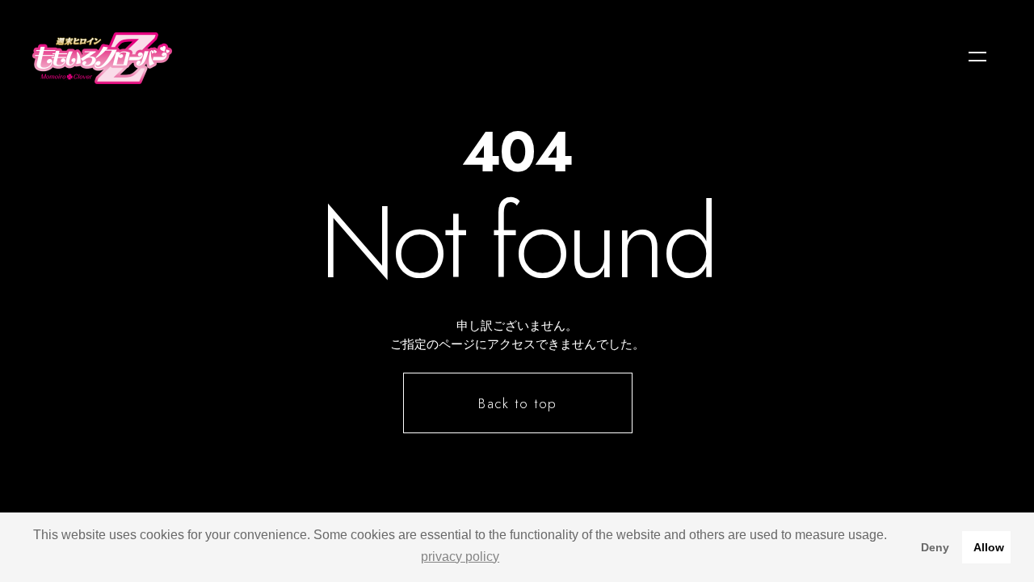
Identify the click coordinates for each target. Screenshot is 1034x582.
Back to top (518, 403)
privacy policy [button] (460, 556)
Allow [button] (988, 547)
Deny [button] (935, 547)
